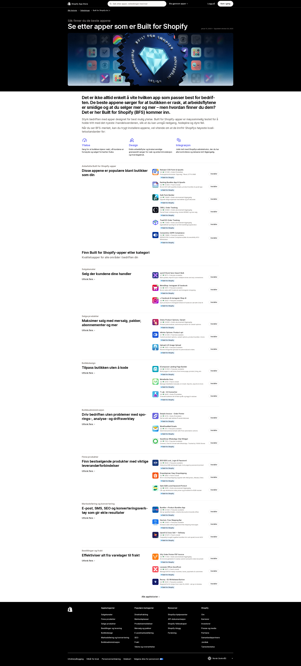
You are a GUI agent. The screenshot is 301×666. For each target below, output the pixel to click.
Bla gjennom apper (177, 3)
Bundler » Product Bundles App (172, 508)
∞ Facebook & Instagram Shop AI (173, 298)
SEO (136, 637)
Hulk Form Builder (167, 195)
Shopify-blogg (174, 628)
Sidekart (127, 659)
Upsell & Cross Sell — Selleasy (172, 533)
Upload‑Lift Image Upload (170, 345)
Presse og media (208, 628)
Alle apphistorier (150, 596)
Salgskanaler (107, 614)
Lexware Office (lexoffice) (170, 567)
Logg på (211, 3)
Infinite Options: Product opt (171, 332)
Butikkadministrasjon (110, 642)
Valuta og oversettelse (145, 647)
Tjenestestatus (208, 647)
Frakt (137, 642)
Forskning (172, 633)
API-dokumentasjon (177, 619)
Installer (214, 174)
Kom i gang (225, 3)
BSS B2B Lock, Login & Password (173, 461)
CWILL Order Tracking (169, 208)
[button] (185, 174)
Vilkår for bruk (92, 659)
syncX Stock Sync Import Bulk (172, 273)
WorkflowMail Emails (168, 426)
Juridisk (204, 642)
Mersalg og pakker (143, 628)
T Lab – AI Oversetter (168, 392)
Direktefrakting (141, 614)
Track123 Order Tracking (170, 220)
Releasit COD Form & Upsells (171, 170)
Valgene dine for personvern (146, 659)
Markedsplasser (142, 619)
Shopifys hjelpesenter (177, 614)
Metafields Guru (166, 379)
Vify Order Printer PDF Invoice (172, 554)
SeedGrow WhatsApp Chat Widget (174, 439)
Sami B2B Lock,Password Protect (173, 486)
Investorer (205, 624)
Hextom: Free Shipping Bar (171, 520)
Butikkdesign (107, 633)
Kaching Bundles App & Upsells (172, 182)
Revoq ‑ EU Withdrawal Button (172, 580)
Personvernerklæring (111, 659)
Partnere (205, 633)
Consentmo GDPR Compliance (172, 233)
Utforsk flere (88, 279)
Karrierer (205, 619)
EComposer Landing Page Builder (173, 367)
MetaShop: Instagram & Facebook (173, 286)
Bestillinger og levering (111, 628)
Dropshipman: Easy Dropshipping (173, 473)
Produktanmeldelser (144, 624)
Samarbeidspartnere (210, 637)
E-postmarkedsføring (144, 633)
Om (202, 614)
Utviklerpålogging (76, 659)
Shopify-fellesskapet (177, 624)
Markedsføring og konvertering (115, 637)
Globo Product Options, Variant (172, 320)
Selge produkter (108, 624)
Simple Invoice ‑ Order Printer (172, 414)
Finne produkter (108, 619)
